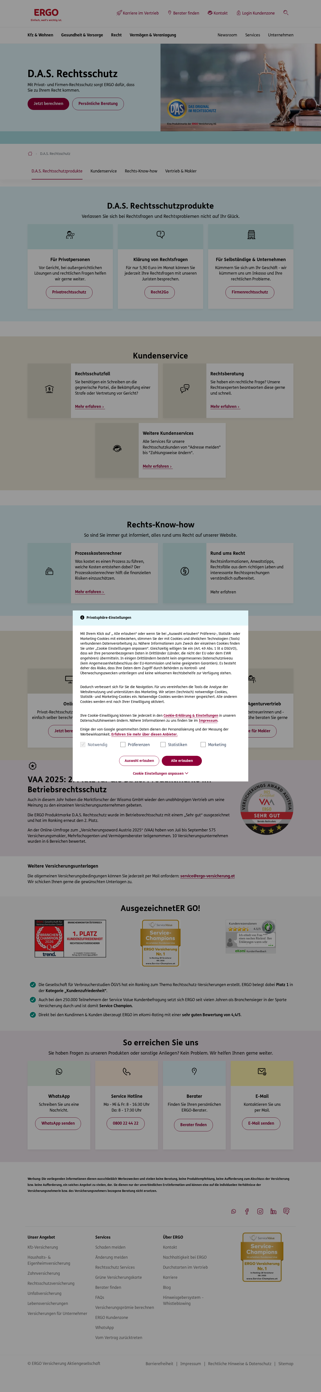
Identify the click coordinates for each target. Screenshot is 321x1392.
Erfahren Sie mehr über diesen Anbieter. (144, 735)
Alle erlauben (182, 761)
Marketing (217, 745)
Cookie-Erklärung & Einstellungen (191, 716)
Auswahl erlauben (139, 761)
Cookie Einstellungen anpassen (158, 774)
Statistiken (177, 745)
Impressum (208, 720)
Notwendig (97, 745)
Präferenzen (139, 745)
